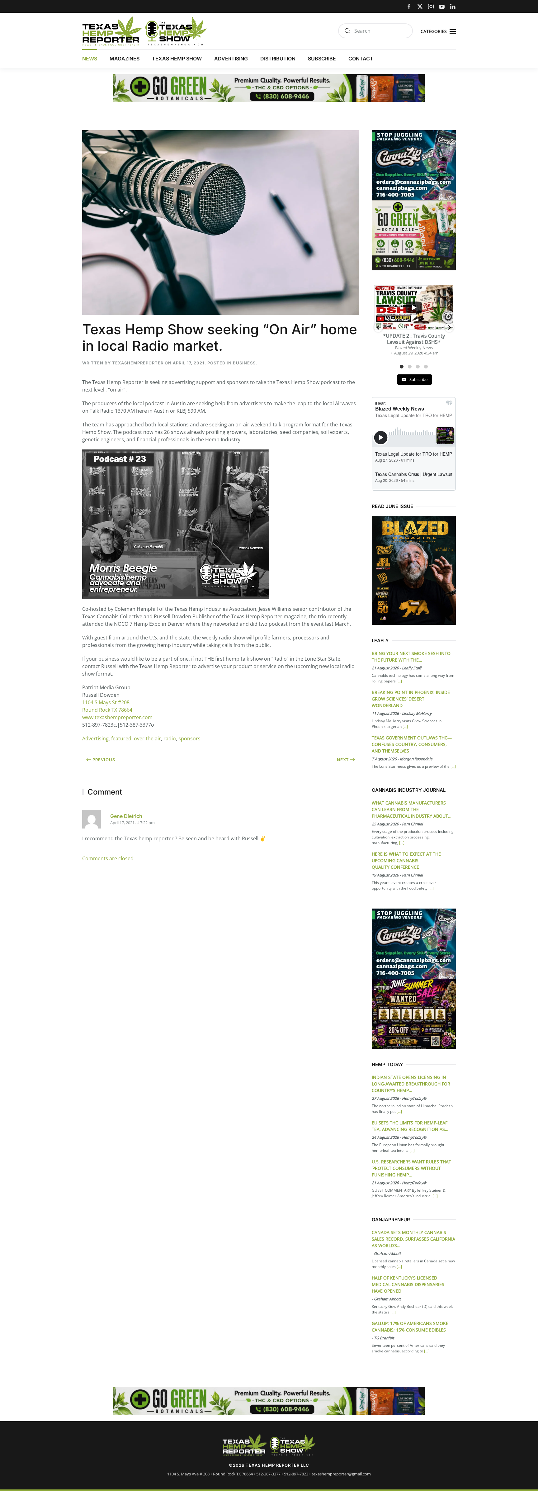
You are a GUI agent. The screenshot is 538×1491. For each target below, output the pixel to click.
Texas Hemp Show (177, 58)
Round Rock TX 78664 (107, 709)
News (89, 58)
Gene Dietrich (126, 816)
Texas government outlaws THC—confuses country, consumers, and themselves (412, 744)
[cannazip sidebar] (414, 164)
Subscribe (322, 58)
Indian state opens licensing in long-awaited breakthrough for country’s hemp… (411, 1083)
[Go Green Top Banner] (269, 87)
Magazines (124, 58)
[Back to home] (144, 31)
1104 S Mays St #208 (106, 702)
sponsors (189, 738)
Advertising (231, 58)
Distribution (277, 58)
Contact (360, 58)
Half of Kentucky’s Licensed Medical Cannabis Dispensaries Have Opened (408, 1284)
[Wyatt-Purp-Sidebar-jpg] (414, 1012)
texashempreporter (137, 362)
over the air (147, 738)
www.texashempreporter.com (117, 717)
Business (244, 362)
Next (343, 759)
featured (121, 738)
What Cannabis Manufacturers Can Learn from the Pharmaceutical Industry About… (411, 809)
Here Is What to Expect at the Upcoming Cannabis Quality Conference (406, 860)
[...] (399, 681)
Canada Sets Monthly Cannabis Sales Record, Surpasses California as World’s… (413, 1238)
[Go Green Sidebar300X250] (414, 234)
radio (169, 738)
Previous (103, 759)
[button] (439, 30)
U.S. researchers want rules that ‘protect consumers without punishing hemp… (411, 1168)
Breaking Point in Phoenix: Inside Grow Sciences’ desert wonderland (411, 698)
